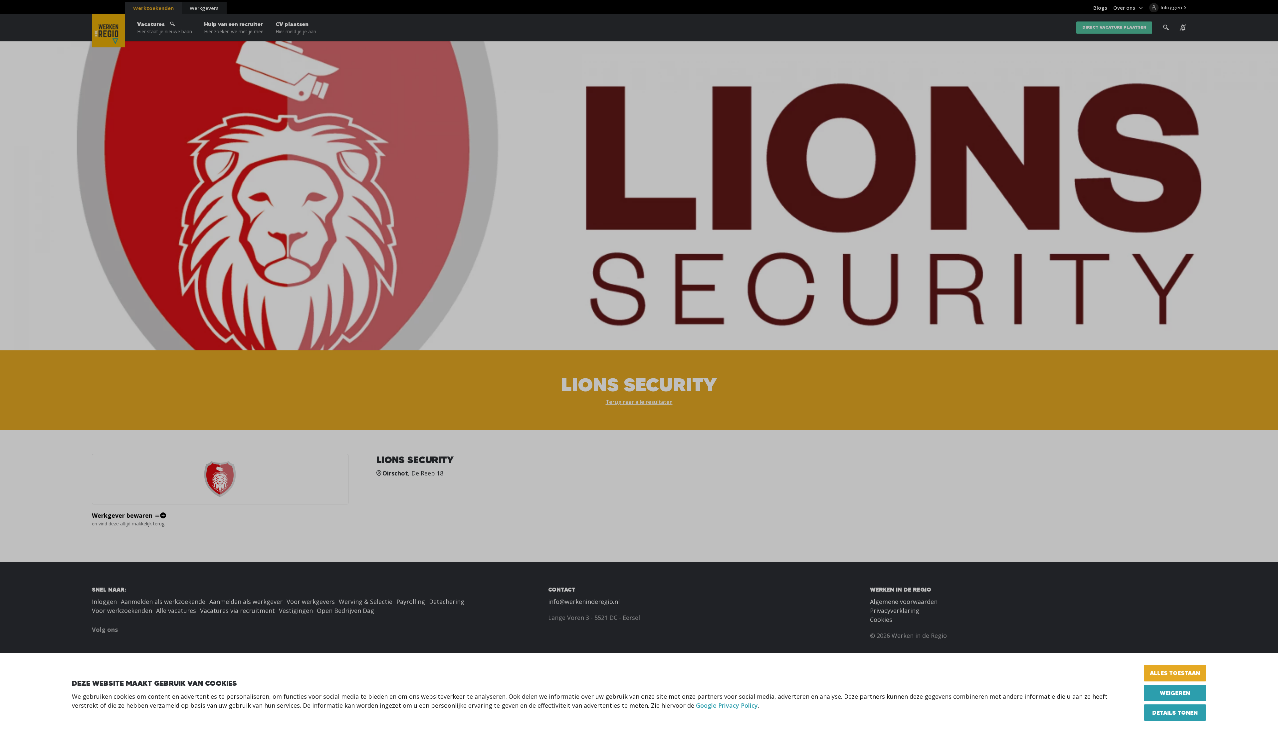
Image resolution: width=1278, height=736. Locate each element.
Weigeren (1175, 692)
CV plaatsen (296, 28)
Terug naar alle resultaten (639, 402)
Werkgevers (204, 8)
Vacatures (164, 28)
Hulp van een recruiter (234, 28)
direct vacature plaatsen (1114, 27)
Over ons (1124, 7)
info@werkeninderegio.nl (584, 602)
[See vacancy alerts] (1183, 27)
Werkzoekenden (153, 8)
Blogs (1100, 7)
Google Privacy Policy (727, 705)
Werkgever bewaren (122, 515)
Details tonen (1175, 712)
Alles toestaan (1175, 672)
